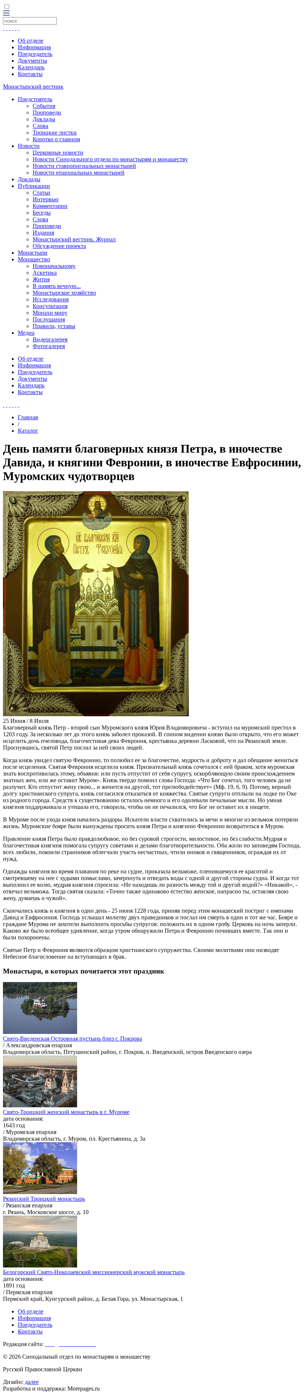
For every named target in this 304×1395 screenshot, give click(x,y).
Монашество (34, 259)
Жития (41, 279)
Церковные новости (58, 152)
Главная (28, 417)
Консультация (50, 306)
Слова (40, 126)
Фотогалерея (49, 346)
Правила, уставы (54, 326)
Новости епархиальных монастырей (79, 172)
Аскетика (45, 273)
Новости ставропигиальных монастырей (84, 166)
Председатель (35, 54)
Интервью (46, 199)
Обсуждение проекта (59, 246)
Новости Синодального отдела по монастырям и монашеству (110, 159)
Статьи (41, 192)
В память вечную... (57, 286)
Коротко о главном (56, 139)
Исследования (51, 299)
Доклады (44, 119)
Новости (29, 146)
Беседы (42, 212)
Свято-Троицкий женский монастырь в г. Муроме (66, 1112)
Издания (43, 232)
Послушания (49, 319)
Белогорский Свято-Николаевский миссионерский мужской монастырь (94, 1272)
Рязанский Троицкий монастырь (44, 1199)
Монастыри (32, 252)
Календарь (31, 67)
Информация (34, 47)
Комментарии (50, 206)
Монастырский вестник (33, 86)
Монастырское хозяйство (64, 293)
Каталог (28, 430)
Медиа (26, 333)
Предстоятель (35, 99)
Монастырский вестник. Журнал (74, 239)
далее (32, 1382)
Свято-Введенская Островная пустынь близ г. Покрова (72, 1038)
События (44, 106)
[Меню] (6, 13)
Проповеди (47, 112)
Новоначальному (54, 266)
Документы (32, 60)
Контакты (30, 74)
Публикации (34, 186)
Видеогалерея (50, 339)
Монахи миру (50, 313)
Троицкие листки (55, 132)
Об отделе (30, 40)
